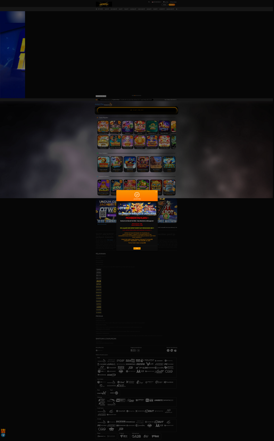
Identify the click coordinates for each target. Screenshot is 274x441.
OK (137, 248)
